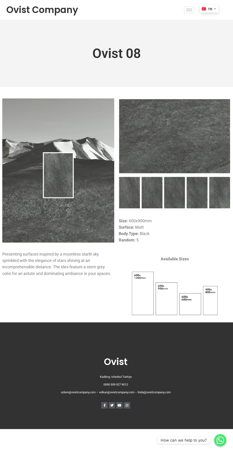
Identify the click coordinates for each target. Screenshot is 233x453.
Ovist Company (42, 9)
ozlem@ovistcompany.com (78, 392)
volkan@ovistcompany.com (116, 392)
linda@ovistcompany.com (154, 392)
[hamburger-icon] (189, 10)
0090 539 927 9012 (116, 384)
